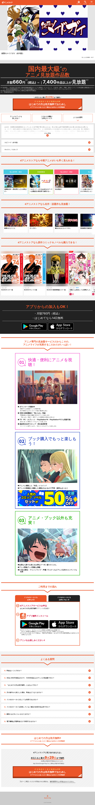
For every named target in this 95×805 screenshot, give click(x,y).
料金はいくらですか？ (14, 670)
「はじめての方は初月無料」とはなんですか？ (22, 685)
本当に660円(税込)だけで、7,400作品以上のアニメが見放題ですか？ (30, 678)
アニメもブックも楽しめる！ (16, 117)
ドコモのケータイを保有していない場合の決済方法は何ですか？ (28, 707)
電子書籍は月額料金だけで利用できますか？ (22, 721)
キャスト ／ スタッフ (11, 149)
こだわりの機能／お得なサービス (47, 117)
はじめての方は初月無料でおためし (47, 104)
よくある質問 (77, 117)
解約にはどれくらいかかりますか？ (19, 714)
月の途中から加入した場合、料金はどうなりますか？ (25, 692)
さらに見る (47, 133)
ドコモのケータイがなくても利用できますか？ (22, 699)
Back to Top (47, 798)
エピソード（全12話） (12, 142)
